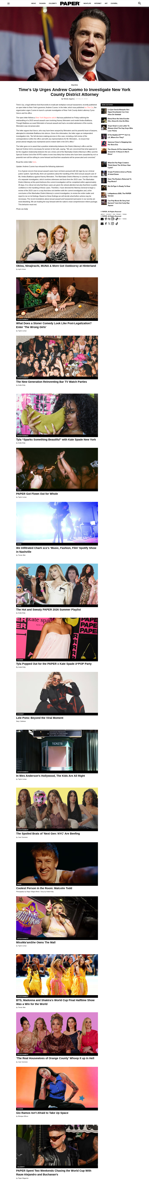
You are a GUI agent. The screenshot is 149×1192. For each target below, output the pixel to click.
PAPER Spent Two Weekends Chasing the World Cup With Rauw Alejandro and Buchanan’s (53, 1172)
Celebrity (53, 3)
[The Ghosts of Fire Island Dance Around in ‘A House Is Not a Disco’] (104, 151)
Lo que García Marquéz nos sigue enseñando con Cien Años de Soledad (118, 112)
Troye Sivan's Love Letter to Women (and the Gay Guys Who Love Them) (120, 128)
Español (114, 3)
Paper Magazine (23, 1178)
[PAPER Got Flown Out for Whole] (57, 468)
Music (33, 3)
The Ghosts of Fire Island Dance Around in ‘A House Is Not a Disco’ (120, 151)
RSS (114, 219)
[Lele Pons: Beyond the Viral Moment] (57, 692)
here (34, 162)
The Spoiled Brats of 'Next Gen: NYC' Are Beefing (48, 833)
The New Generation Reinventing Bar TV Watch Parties (51, 381)
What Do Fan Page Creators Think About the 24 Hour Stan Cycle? (119, 165)
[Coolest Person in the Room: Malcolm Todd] (57, 862)
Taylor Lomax (22, 331)
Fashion (42, 3)
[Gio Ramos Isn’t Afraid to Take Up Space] (57, 1087)
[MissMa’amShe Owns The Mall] (57, 916)
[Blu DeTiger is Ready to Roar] (104, 188)
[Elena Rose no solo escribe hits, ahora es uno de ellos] (104, 120)
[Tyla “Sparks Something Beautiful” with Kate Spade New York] (57, 414)
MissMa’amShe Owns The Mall (36, 942)
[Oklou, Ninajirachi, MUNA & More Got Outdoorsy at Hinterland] (57, 240)
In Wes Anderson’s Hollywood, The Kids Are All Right (50, 775)
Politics (74, 85)
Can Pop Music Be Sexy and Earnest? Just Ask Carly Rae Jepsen (118, 203)
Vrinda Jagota (69, 99)
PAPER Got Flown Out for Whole (37, 493)
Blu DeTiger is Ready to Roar (119, 186)
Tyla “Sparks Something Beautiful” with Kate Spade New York (56, 439)
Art (106, 3)
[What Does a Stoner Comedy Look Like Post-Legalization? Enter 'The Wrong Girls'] (57, 297)
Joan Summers (23, 837)
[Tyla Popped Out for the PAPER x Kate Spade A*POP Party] (57, 638)
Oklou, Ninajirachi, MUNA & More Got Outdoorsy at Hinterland (56, 265)
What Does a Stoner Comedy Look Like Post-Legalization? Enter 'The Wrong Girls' (54, 325)
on (89, 107)
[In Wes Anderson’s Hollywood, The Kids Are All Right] (57, 750)
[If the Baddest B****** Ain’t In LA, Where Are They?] (104, 136)
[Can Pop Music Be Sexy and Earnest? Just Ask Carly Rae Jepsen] (104, 202)
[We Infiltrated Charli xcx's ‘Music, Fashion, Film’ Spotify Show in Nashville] (57, 522)
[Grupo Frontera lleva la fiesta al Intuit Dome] (104, 173)
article (46, 118)
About (103, 219)
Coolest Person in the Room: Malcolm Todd (44, 888)
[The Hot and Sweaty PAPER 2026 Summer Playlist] (57, 584)
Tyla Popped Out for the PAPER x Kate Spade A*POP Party (54, 663)
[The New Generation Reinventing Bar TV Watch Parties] (57, 356)
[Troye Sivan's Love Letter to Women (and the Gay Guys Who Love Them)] (104, 127)
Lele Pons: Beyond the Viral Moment (39, 717)
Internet (97, 3)
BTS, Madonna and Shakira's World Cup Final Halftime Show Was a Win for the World (55, 1002)
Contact (109, 219)
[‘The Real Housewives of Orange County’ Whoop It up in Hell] (57, 1032)
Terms (124, 219)
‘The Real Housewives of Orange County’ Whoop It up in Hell (55, 1058)
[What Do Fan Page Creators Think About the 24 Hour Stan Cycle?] (104, 164)
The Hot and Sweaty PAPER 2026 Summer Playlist (48, 609)
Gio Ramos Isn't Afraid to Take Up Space (42, 1112)
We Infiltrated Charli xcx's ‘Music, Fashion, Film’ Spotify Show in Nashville (56, 549)
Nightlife (87, 3)
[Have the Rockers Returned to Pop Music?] (104, 180)
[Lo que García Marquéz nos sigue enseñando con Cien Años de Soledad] (104, 111)
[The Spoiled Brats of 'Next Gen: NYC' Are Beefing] (57, 808)
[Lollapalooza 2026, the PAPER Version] (104, 195)
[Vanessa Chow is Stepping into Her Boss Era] (104, 143)
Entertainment (22, 319)
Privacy (118, 219)
